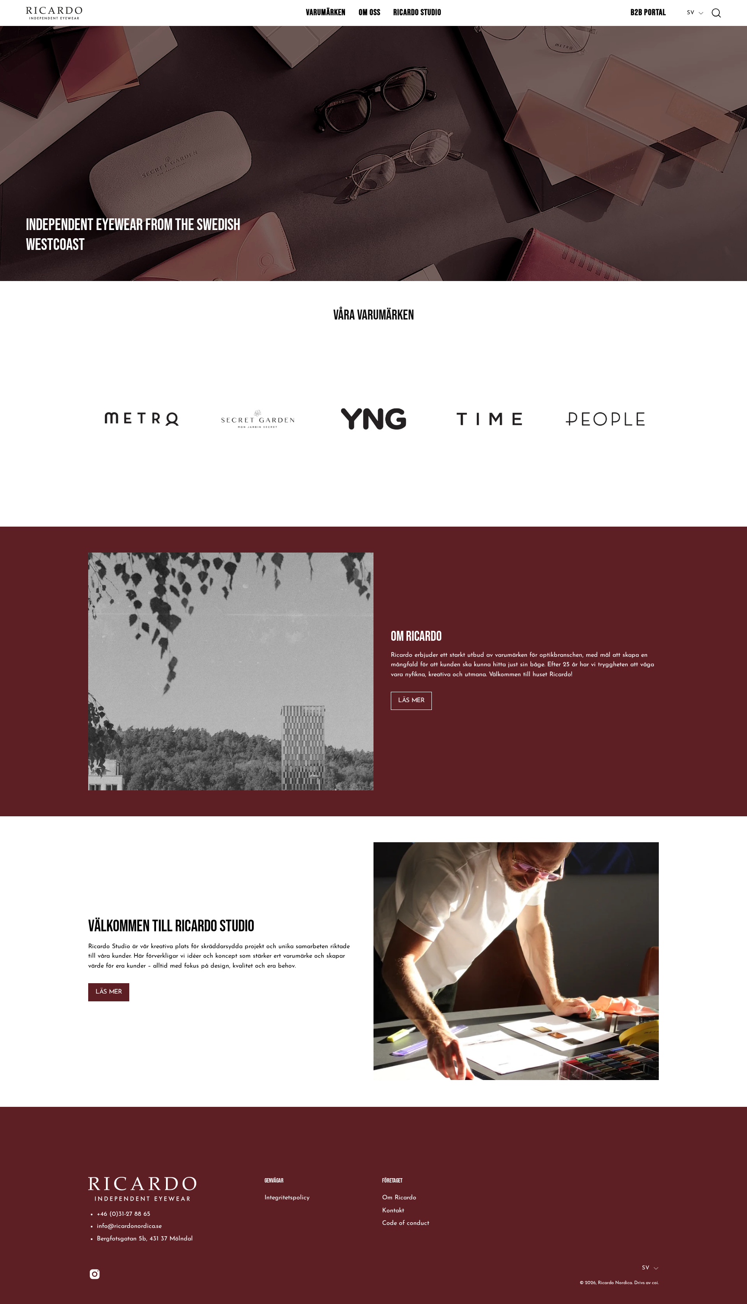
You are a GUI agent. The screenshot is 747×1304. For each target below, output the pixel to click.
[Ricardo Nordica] (54, 13)
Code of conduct (405, 1223)
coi (655, 1283)
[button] (326, 13)
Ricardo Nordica (615, 1283)
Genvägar (274, 1180)
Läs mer (411, 700)
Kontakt (393, 1211)
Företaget (392, 1180)
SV (690, 13)
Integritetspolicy (287, 1198)
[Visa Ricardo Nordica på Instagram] (94, 1274)
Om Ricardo (399, 1198)
